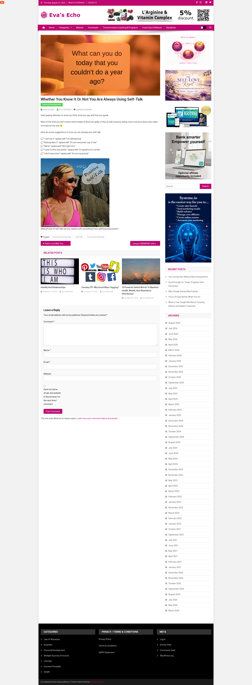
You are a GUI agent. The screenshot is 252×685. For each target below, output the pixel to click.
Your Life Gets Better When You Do (184, 297)
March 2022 (173, 513)
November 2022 (175, 507)
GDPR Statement (106, 652)
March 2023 (173, 491)
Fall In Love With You (54, 243)
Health (47, 672)
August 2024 (174, 442)
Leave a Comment (84, 109)
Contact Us (92, 3)
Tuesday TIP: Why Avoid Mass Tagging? (100, 287)
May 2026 (172, 339)
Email (47, 362)
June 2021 (173, 545)
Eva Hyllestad (65, 109)
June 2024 (173, 453)
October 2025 (174, 377)
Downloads (93, 27)
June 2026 (173, 334)
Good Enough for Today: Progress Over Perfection (186, 284)
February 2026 (175, 355)
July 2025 (172, 388)
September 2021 (176, 535)
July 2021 (172, 540)
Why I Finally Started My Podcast (183, 291)
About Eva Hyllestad (76, 3)
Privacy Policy (105, 639)
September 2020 (176, 589)
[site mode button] (203, 27)
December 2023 (175, 469)
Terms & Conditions (108, 646)
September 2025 (176, 382)
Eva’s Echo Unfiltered (152, 27)
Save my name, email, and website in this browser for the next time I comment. (52, 396)
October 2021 (174, 529)
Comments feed (167, 650)
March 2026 (173, 350)
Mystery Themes (96, 682)
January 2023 (174, 502)
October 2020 (174, 583)
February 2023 (175, 496)
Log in (162, 639)
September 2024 (176, 437)
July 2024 (172, 448)
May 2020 (172, 605)
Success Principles (52, 666)
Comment (49, 321)
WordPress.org (167, 656)
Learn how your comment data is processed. (97, 418)
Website (79, 27)
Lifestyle (48, 661)
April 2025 (173, 399)
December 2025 (175, 366)
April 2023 (173, 486)
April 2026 (173, 345)
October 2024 (174, 431)
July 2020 (172, 600)
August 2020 (174, 594)
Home (51, 27)
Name (47, 350)
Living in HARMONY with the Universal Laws (146, 243)
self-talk (79, 237)
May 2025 (172, 393)
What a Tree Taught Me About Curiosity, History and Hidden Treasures (186, 304)
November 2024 (175, 426)
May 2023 (172, 480)
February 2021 (175, 562)
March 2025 (173, 404)
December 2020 (175, 572)
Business (48, 645)
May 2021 (172, 551)
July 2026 (172, 328)
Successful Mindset (95, 237)
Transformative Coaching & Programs (120, 27)
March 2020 (173, 610)
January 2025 (174, 415)
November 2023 (175, 475)
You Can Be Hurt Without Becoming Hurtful (188, 277)
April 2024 (173, 464)
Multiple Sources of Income (56, 656)
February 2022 (175, 518)
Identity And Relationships (53, 287)
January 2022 (174, 524)
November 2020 (175, 578)
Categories (64, 27)
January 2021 (174, 567)
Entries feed (165, 645)
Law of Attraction (52, 639)
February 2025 (175, 410)
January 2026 (174, 361)
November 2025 (175, 372)
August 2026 (174, 323)
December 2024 (175, 421)
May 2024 (172, 458)
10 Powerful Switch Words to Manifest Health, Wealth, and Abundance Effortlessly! (140, 290)
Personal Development (51, 105)
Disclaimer (171, 27)
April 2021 (173, 556)
